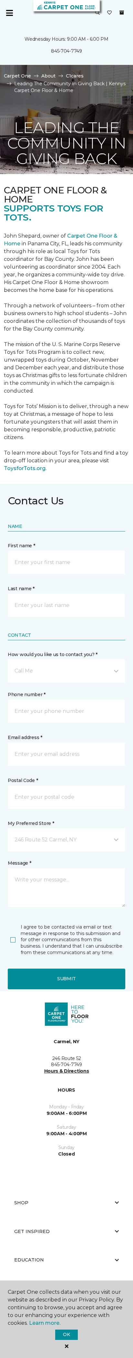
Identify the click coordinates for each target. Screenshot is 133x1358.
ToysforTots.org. (26, 468)
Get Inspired (32, 1231)
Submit (66, 979)
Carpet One (17, 76)
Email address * (25, 737)
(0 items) (121, 12)
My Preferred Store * (31, 823)
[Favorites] (109, 13)
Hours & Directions (66, 1071)
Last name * (21, 588)
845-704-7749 (66, 51)
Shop (21, 1203)
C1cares (75, 76)
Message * (19, 863)
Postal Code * (23, 780)
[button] (97, 13)
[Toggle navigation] (9, 13)
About (48, 76)
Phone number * (27, 694)
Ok (66, 1334)
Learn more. (44, 1323)
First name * (21, 545)
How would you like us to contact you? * (52, 654)
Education (29, 1260)
